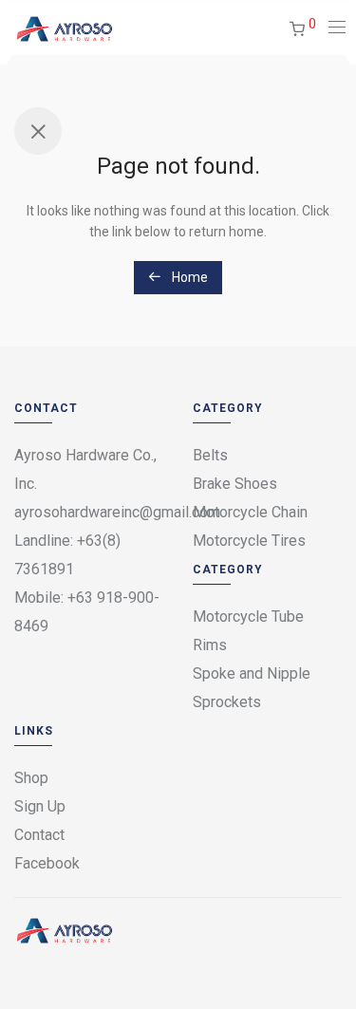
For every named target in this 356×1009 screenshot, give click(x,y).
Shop (31, 778)
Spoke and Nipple (251, 673)
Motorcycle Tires (249, 541)
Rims (210, 645)
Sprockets (227, 702)
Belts (210, 455)
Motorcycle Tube (248, 616)
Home (188, 277)
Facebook (47, 863)
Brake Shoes (235, 484)
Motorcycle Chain (250, 512)
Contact (39, 835)
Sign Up (40, 806)
